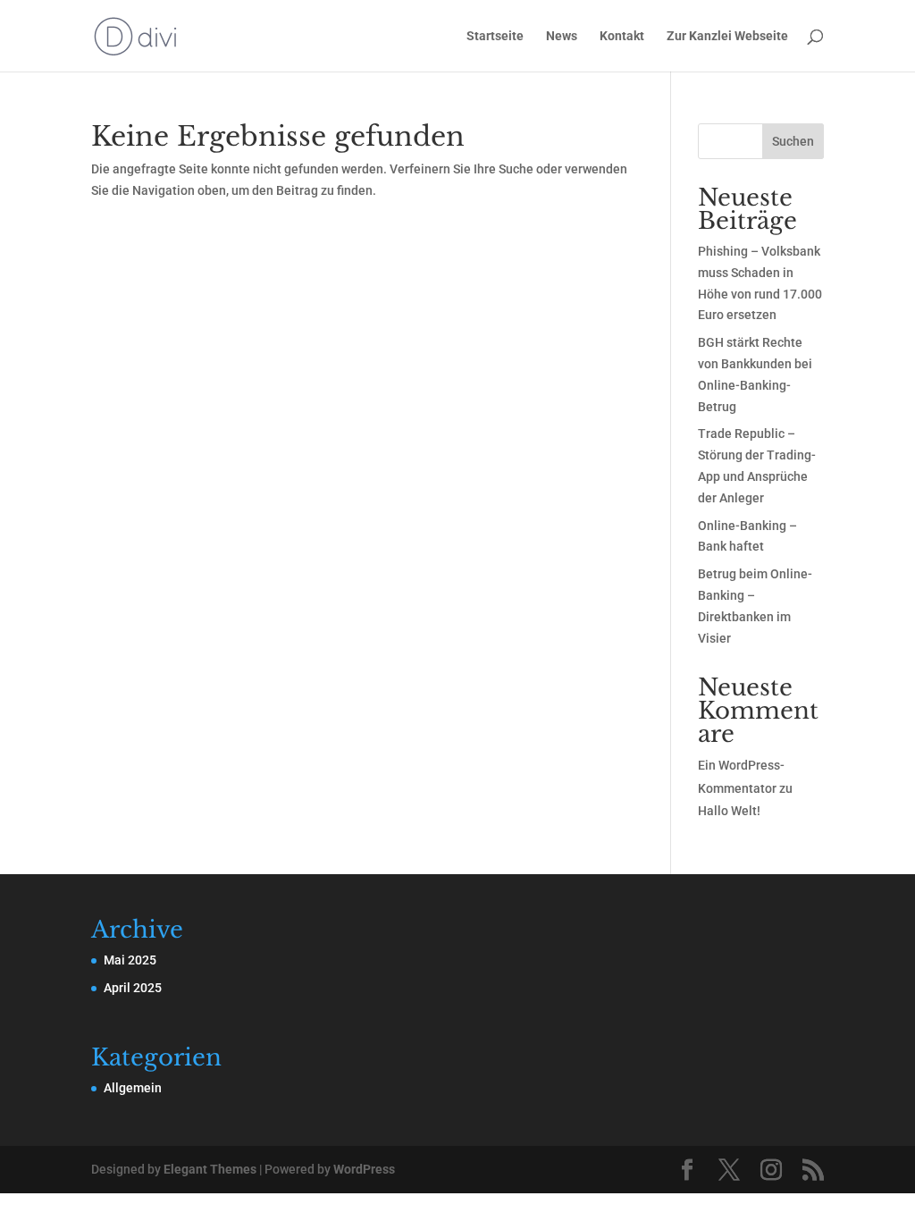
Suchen (793, 141)
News (561, 36)
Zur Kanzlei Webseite (727, 36)
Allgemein (133, 1088)
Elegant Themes (210, 1169)
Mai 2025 (130, 960)
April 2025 (133, 988)
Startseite (495, 36)
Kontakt (622, 36)
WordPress (364, 1169)
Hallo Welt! (729, 811)
